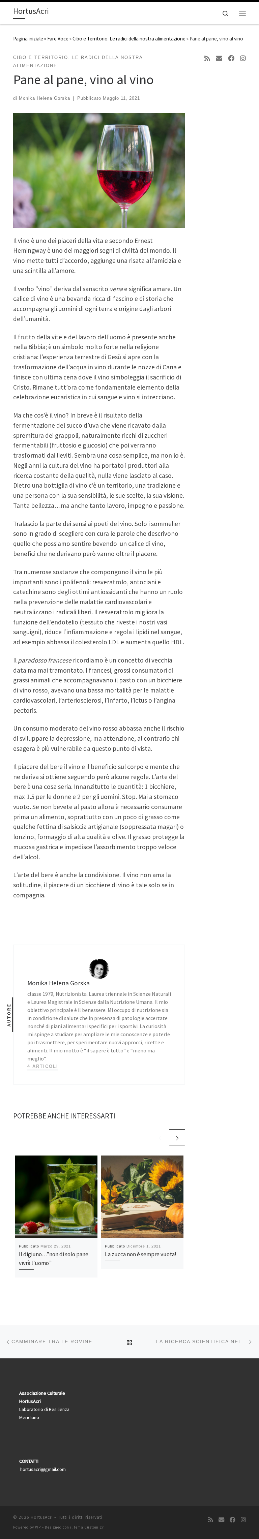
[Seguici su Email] (219, 58)
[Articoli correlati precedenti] (160, 1137)
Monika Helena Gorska (44, 98)
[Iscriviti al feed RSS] (207, 58)
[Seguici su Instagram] (243, 58)
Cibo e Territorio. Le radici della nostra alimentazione (129, 38)
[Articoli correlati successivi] (177, 1137)
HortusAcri (42, 1517)
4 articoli (42, 1066)
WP (38, 1527)
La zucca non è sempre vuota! (140, 1254)
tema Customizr (89, 1527)
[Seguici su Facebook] (231, 58)
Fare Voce (57, 38)
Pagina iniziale (28, 38)
